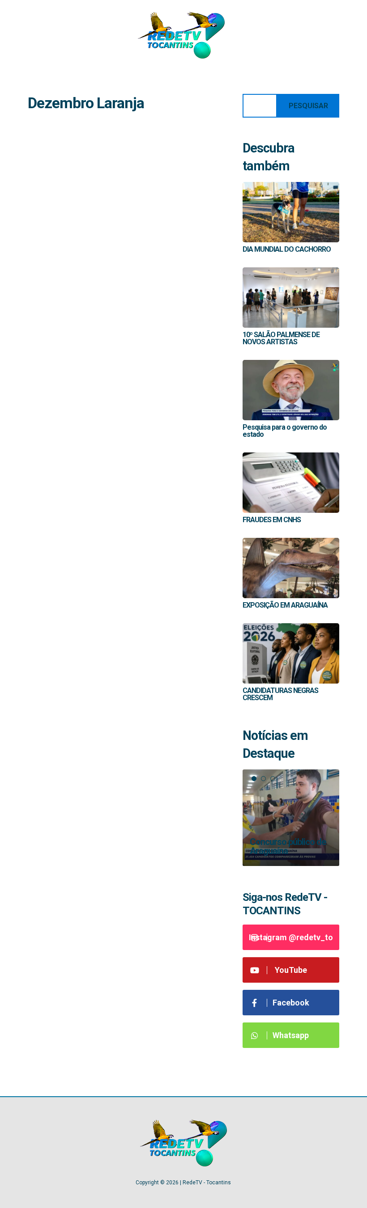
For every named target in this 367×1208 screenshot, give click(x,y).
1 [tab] (254, 778)
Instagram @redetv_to (291, 937)
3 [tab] (272, 778)
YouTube (291, 970)
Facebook (291, 1002)
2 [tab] (263, 778)
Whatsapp (291, 1035)
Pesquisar (308, 105)
